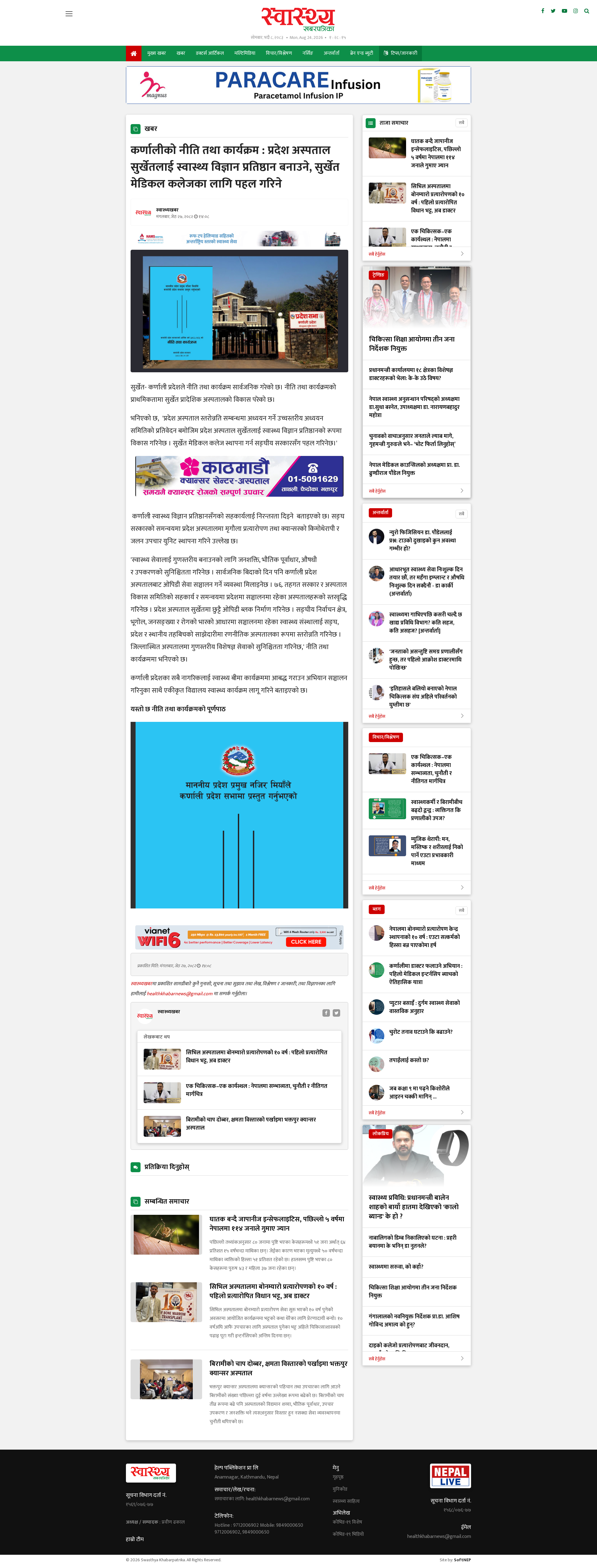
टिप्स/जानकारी (403, 53)
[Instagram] (575, 11)
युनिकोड (340, 1489)
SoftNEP (462, 1559)
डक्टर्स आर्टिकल (210, 53)
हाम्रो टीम (135, 1539)
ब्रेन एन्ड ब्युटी (361, 53)
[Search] (586, 11)
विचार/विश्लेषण (279, 53)
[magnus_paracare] (298, 102)
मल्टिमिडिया (244, 53)
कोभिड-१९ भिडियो (348, 1534)
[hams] (239, 244)
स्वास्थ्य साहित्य (346, 1502)
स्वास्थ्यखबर (141, 984)
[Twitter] (553, 11)
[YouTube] (564, 11)
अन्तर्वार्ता (332, 53)
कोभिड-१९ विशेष (347, 1522)
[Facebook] (543, 11)
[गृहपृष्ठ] (133, 53)
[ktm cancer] (239, 504)
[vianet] (239, 948)
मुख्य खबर (156, 53)
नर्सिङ (308, 53)
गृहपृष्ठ (338, 1477)
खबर (181, 53)
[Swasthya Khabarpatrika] (298, 19)
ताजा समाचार (394, 123)
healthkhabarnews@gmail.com (180, 994)
